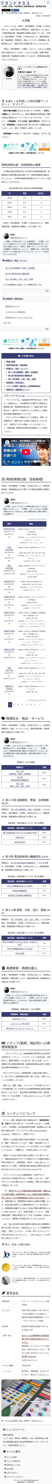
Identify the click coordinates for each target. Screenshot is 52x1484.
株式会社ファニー (37, 13)
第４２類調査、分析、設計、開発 (20, 785)
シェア (16, 10)
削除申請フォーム (28, 1227)
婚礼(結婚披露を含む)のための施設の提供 (20, 833)
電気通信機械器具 (20, 891)
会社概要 (9, 1469)
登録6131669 (9, 631)
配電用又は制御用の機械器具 (20, 895)
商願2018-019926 (9, 687)
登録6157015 (9, 581)
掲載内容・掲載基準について (18, 389)
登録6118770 (9, 597)
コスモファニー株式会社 (15, 312)
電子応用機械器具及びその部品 (20, 886)
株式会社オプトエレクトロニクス (19, 317)
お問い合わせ (35, 1234)
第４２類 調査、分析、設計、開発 (19, 279)
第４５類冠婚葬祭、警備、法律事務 (20, 772)
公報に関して (40, 1162)
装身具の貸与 (19, 842)
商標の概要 (10, 361)
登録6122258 (9, 649)
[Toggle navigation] (48, 2)
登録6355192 (9, 529)
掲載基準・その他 (13, 1465)
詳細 (47, 291)
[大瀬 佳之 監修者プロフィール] (34, 72)
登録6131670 (9, 612)
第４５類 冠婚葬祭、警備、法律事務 (17, 13)
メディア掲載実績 (13, 1461)
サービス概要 (11, 1457)
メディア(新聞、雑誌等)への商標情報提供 (23, 386)
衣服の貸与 (19, 837)
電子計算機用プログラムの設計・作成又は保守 (20, 943)
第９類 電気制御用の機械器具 (17, 273)
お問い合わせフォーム (32, 1096)
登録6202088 (9, 567)
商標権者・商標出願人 (14, 299)
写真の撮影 (19, 953)
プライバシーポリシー (15, 1476)
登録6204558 (9, 548)
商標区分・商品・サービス (16, 260)
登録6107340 (9, 669)
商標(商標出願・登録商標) (17, 365)
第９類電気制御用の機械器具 (20, 778)
